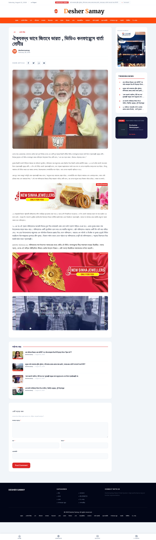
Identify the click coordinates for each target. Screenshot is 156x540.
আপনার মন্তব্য (16, 420)
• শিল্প (58, 493)
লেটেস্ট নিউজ (24, 20)
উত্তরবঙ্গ (50, 20)
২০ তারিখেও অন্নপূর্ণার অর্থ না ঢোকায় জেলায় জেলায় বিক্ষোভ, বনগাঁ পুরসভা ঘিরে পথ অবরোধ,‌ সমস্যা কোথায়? (133, 108)
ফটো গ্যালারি (96, 20)
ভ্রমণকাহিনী (104, 20)
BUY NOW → (132, 134)
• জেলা (59, 499)
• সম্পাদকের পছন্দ (61, 503)
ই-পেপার (135, 20)
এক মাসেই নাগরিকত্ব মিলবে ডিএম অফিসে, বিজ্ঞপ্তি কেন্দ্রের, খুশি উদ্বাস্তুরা (44, 388)
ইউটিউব (128, 20)
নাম (13, 441)
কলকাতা (43, 20)
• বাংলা (59, 496)
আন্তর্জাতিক (80, 20)
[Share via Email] (44, 63)
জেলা (56, 20)
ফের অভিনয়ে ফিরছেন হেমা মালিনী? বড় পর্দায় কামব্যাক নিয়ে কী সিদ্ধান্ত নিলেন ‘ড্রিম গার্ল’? (48, 352)
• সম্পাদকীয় (81, 503)
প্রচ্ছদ (16, 20)
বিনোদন (67, 20)
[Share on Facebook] (28, 63)
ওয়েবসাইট (14, 451)
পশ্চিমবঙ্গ (37, 20)
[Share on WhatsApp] (39, 63)
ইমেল (63, 441)
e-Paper (34, 2)
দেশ (31, 20)
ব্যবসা (61, 20)
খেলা (73, 20)
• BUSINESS (82, 496)
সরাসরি (121, 20)
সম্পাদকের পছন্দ (114, 20)
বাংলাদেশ (88, 20)
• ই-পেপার (81, 499)
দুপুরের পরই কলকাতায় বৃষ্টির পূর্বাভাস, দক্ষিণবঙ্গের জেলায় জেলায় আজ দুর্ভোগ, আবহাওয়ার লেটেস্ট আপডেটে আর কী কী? (78, 2)
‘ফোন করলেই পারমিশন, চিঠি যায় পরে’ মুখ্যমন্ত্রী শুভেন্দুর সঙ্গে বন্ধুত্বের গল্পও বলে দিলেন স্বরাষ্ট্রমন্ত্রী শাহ (51, 376)
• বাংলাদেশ (81, 493)
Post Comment (21, 465)
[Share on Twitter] (34, 63)
